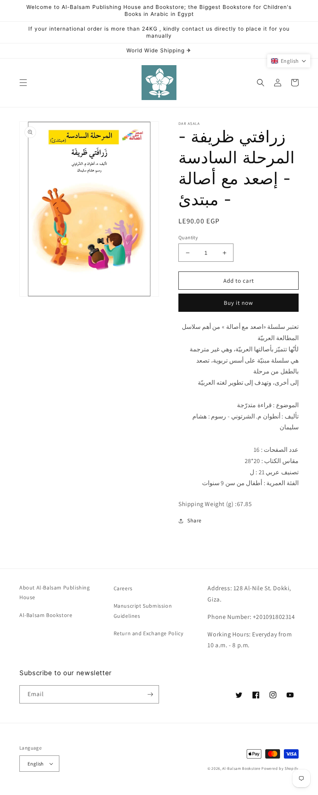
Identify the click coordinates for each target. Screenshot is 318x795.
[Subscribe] (150, 694)
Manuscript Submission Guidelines (143, 610)
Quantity (188, 237)
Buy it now (238, 302)
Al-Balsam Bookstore (45, 615)
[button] (23, 82)
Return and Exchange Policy (148, 633)
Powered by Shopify (280, 768)
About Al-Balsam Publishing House (54, 592)
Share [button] (194, 520)
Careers (123, 588)
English (36, 763)
